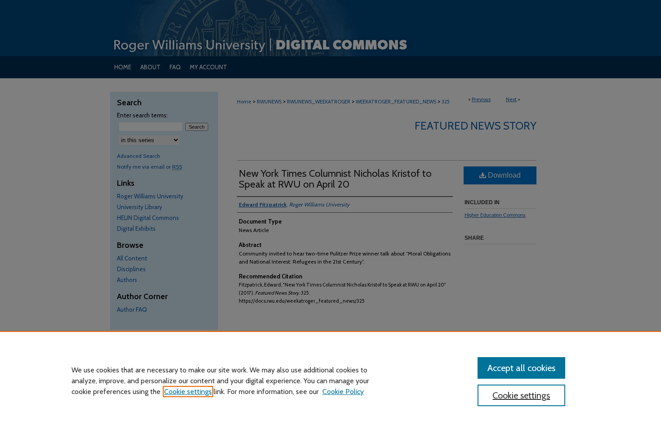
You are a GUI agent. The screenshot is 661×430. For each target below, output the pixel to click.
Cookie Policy (343, 391)
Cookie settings (188, 391)
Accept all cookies (521, 368)
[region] (330, 380)
